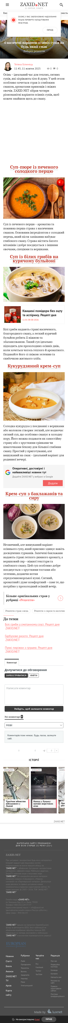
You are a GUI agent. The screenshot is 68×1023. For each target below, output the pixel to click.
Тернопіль (25, 968)
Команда (54, 970)
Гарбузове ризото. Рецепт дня (24, 636)
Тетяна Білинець (23, 64)
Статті (9, 961)
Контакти (54, 974)
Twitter (38, 971)
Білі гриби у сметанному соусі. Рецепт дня (32, 624)
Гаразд (50, 30)
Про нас (54, 961)
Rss (37, 964)
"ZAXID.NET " (11, 868)
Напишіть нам (56, 977)
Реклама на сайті (55, 982)
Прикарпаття (26, 964)
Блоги (9, 966)
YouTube (39, 974)
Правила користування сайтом (56, 988)
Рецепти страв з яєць (16, 610)
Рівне (23, 982)
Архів (8, 985)
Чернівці (24, 978)
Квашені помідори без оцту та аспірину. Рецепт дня (42, 313)
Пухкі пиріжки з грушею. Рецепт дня (28, 648)
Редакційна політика (55, 965)
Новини (10, 956)
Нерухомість (61, 13)
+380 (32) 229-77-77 (22, 905)
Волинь (24, 971)
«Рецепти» (27, 600)
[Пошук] (60, 4)
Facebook (39, 967)
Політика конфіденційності (58, 995)
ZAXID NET (34, 4)
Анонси (9, 971)
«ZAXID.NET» (23, 899)
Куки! (37, 1019)
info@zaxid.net (37, 907)
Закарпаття (25, 975)
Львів (23, 961)
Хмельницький (27, 985)
